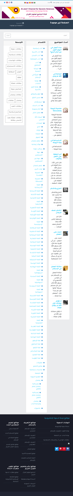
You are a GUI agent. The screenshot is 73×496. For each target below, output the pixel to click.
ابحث (49, 2)
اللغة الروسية (35, 263)
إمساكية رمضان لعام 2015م (36, 395)
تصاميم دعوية (16, 89)
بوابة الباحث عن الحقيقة (61, 435)
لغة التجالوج (36, 344)
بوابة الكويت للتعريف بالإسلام (59, 431)
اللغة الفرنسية (35, 299)
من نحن (62, 2)
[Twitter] (4, 3)
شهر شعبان (35, 141)
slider (19, 78)
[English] (32, 3)
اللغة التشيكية (35, 260)
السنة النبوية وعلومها (28, 479)
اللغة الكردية (35, 310)
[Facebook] (11, 3)
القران (19, 72)
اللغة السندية (35, 276)
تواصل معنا (56, 2)
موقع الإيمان (31, 449)
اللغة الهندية (35, 326)
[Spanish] (30, 3)
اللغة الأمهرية (35, 208)
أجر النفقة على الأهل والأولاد (57, 157)
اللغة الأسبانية (35, 191)
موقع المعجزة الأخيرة (28, 453)
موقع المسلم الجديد (11, 433)
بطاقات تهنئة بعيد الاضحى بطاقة (14, 119)
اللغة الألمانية (35, 198)
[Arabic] (34, 3)
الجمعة (37, 373)
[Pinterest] (7, 3)
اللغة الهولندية (35, 330)
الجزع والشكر (55, 189)
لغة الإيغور (36, 341)
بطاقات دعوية (16, 49)
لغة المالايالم (35, 351)
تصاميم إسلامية (15, 112)
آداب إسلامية (37, 48)
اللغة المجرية (35, 317)
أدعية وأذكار (38, 102)
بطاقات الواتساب (14, 60)
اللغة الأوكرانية (35, 218)
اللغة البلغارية (35, 238)
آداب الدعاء (36, 106)
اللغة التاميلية (35, 249)
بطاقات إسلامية (15, 55)
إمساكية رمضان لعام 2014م (36, 386)
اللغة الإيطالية (35, 228)
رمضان (37, 380)
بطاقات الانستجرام (14, 66)
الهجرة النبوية (35, 377)
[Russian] (27, 3)
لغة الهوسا (36, 358)
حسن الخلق (36, 98)
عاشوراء (37, 408)
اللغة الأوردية (35, 211)
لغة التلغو (36, 348)
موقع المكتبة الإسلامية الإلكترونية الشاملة (12, 479)
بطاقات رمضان (15, 95)
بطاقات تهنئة (16, 83)
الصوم (38, 137)
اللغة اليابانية (35, 333)
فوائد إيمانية (36, 144)
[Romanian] (25, 3)
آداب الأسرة (36, 52)
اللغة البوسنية (35, 246)
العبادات (39, 123)
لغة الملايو (36, 355)
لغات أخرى (38, 169)
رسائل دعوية (37, 149)
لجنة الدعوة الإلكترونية (62, 426)
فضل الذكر (36, 113)
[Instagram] (9, 3)
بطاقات (11, 101)
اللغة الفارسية (35, 296)
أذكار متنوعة (36, 109)
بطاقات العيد (16, 106)
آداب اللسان (36, 55)
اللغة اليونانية (35, 337)
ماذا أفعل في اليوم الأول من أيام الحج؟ (55, 50)
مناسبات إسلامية (36, 370)
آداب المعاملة (35, 59)
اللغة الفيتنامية (35, 306)
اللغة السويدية (35, 286)
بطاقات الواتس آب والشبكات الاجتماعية (56, 440)
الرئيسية (67, 2)
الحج (38, 127)
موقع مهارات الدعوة (11, 472)
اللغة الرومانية (35, 267)
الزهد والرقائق (35, 94)
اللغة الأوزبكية (35, 215)
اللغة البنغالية (35, 242)
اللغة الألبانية (35, 194)
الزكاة (38, 130)
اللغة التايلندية (35, 253)
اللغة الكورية (35, 313)
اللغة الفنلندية (35, 303)
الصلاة (38, 134)
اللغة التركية (36, 256)
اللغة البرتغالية (35, 235)
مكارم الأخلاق (37, 366)
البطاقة (11, 72)
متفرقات (39, 363)
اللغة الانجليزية (35, 231)
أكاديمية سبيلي (13, 429)
